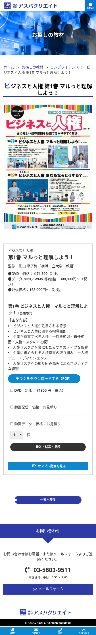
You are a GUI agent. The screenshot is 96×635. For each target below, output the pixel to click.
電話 (60, 633)
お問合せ (35, 633)
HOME (12, 633)
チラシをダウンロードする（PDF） (44, 379)
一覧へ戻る (48, 500)
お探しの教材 (32, 67)
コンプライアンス (64, 67)
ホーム (8, 67)
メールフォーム (50, 589)
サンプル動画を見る (52, 466)
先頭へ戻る (84, 633)
